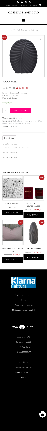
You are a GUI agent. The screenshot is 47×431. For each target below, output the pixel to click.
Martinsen (33, 121)
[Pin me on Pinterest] (30, 2)
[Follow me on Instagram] (26, 2)
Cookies (23, 300)
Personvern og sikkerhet (24, 305)
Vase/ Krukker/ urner (22, 123)
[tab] (9, 137)
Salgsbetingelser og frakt (23, 295)
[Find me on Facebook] (18, 2)
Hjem (11, 30)
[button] (23, 20)
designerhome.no (23, 12)
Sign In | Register (11, 5)
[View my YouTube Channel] (22, 2)
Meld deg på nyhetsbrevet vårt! (23, 310)
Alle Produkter (18, 30)
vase (16, 126)
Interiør (26, 30)
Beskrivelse (9, 138)
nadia (12, 126)
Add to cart (20, 110)
